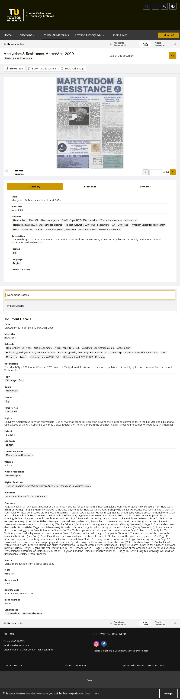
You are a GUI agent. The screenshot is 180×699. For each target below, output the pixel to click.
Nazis (16, 229)
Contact (90, 680)
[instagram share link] (96, 644)
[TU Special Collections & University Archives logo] (32, 15)
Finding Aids (119, 35)
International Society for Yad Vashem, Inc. (26, 496)
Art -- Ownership (120, 224)
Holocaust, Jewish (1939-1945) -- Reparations (87, 224)
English (16, 263)
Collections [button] (25, 35)
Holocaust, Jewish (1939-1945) (61, 229)
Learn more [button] (92, 693)
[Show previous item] (146, 172)
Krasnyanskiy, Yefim (33, 613)
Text (21, 380)
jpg (14, 252)
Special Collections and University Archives (143, 665)
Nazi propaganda (50, 220)
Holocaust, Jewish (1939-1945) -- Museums (99, 229)
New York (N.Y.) (13, 475)
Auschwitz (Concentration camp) (105, 220)
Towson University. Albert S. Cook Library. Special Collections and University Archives (48, 485)
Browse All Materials (55, 35)
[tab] (34, 186)
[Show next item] (173, 172)
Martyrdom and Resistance (18, 58)
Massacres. (27, 229)
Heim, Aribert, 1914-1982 (25, 220)
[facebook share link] (104, 644)
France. (39, 229)
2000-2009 (11, 411)
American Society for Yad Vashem (148, 224)
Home (8, 35)
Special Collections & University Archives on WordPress (121, 650)
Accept (168, 693)
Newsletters (12, 390)
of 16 (166, 172)
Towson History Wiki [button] (88, 35)
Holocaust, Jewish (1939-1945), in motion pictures (37, 224)
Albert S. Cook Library (75, 665)
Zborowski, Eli (13, 613)
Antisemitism (130, 220)
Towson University (13, 665)
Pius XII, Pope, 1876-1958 (74, 220)
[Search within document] (172, 55)
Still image (11, 380)
